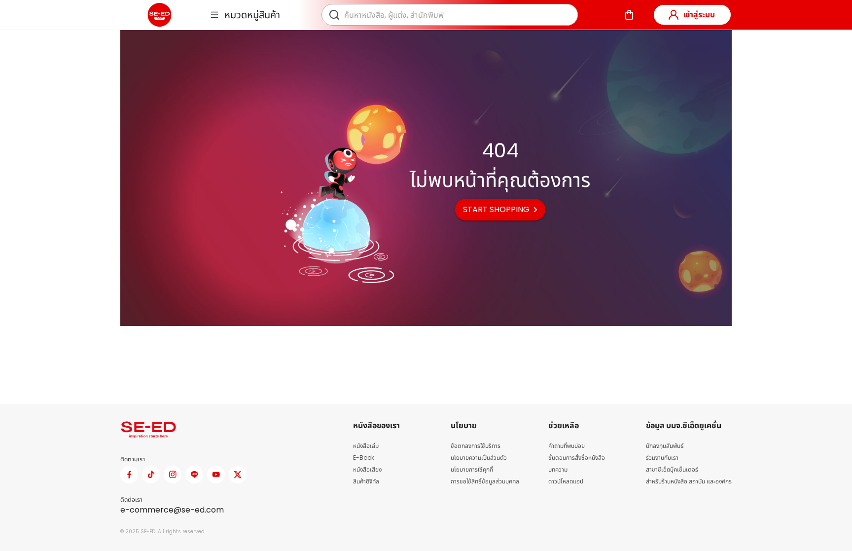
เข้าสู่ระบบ (699, 14)
